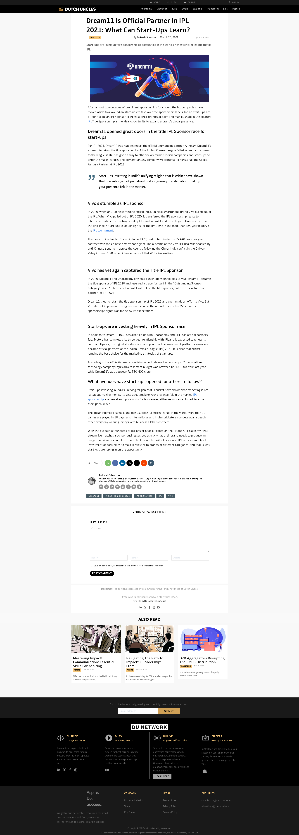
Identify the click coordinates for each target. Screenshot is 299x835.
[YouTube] (158, 607)
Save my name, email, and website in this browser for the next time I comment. (129, 566)
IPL (90, 121)
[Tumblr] (151, 463)
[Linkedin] (122, 463)
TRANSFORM (185, 666)
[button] (158, 2)
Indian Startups (144, 495)
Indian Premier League (117, 495)
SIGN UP (169, 711)
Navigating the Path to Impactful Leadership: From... (144, 662)
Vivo (170, 495)
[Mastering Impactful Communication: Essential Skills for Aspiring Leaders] (96, 639)
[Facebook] (115, 463)
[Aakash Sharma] (92, 480)
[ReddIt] (144, 463)
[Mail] (117, 486)
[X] (129, 463)
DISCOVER (95, 37)
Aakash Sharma (146, 37)
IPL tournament (103, 230)
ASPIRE (77, 670)
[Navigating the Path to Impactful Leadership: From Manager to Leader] (149, 639)
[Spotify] (123, 486)
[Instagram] (106, 486)
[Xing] (139, 486)
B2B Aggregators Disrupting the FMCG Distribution (202, 660)
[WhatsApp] (108, 463)
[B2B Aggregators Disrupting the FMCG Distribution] (203, 639)
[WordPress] (133, 486)
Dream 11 (94, 495)
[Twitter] (145, 607)
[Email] (137, 463)
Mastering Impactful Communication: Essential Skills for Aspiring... (93, 662)
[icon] (205, 771)
